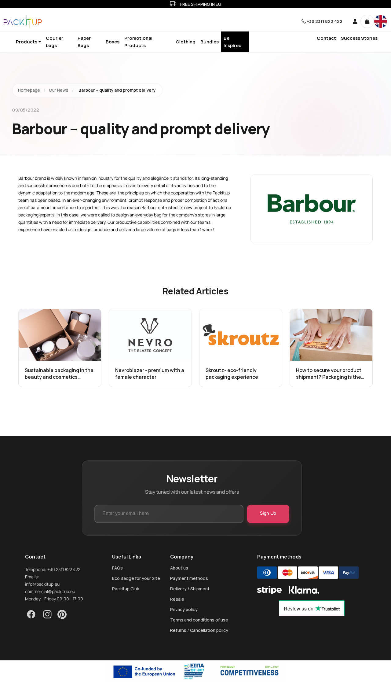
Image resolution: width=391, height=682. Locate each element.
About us (179, 568)
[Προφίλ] (353, 21)
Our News (58, 90)
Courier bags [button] (54, 42)
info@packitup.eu (42, 584)
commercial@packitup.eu (50, 591)
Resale (177, 599)
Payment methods (189, 578)
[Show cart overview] (367, 21)
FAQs (117, 568)
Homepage (29, 90)
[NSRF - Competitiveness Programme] (195, 671)
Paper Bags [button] (84, 42)
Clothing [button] (186, 42)
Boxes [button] (112, 42)
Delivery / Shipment (190, 589)
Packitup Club (125, 589)
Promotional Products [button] (138, 42)
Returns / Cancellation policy (199, 630)
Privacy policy (184, 609)
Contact (326, 38)
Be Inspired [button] (233, 42)
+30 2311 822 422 (324, 21)
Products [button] (26, 42)
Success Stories (359, 38)
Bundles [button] (209, 42)
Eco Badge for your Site (136, 578)
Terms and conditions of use (199, 620)
